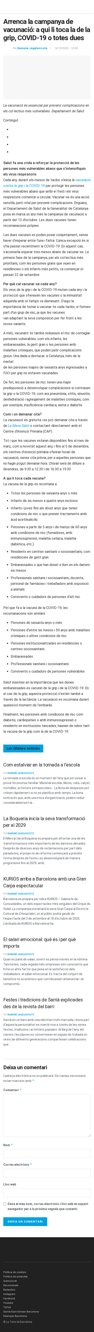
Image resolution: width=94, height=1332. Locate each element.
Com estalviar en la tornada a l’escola (41, 765)
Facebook (9, 1298)
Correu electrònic (17, 1164)
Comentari (12, 1090)
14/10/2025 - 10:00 (66, 48)
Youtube (8, 1303)
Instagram (9, 1294)
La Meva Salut (19, 426)
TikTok (7, 1307)
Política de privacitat (15, 1276)
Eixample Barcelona (15, 1316)
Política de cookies (14, 1272)
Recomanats (10, 1285)
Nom (8, 1145)
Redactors (9, 1289)
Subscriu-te (10, 1281)
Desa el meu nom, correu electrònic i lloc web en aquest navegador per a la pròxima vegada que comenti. (48, 1206)
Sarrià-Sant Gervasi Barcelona (21, 1311)
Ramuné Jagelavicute (32, 48)
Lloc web (9, 1184)
